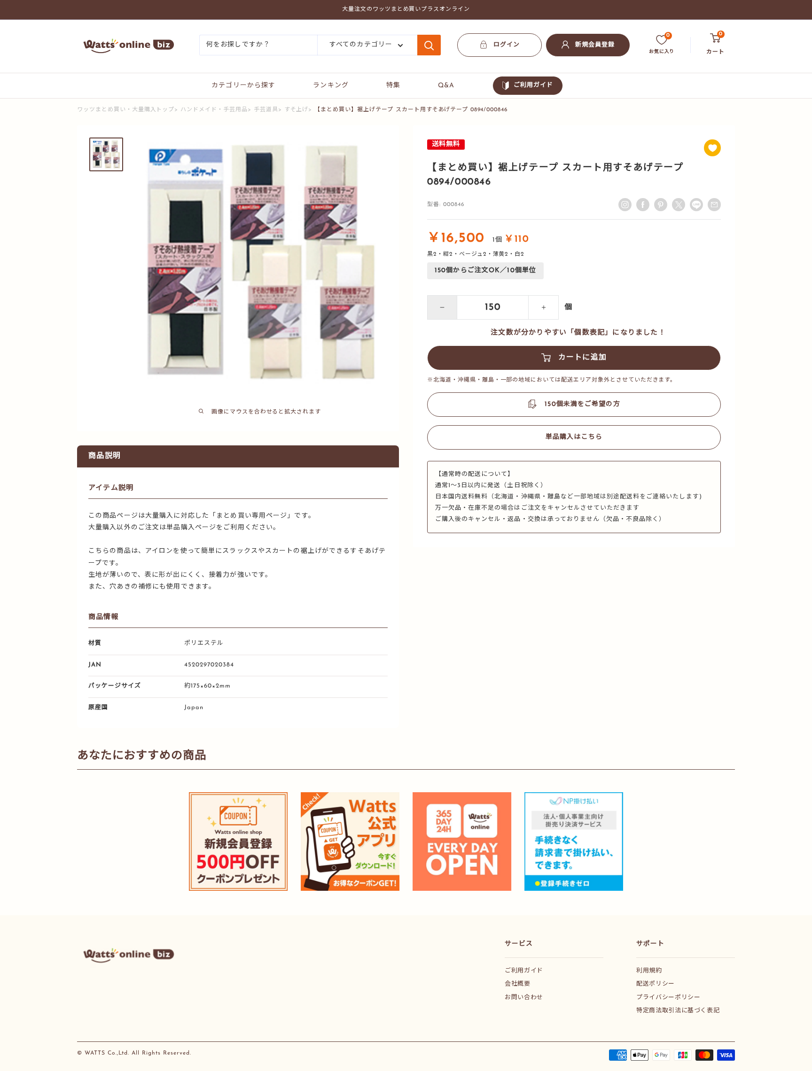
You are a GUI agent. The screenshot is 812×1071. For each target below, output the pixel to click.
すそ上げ (296, 110)
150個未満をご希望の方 (582, 404)
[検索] (429, 45)
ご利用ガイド (533, 85)
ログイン (506, 45)
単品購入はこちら (574, 437)
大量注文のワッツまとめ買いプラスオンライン (406, 9)
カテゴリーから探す (243, 85)
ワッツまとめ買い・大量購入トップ (125, 110)
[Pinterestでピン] (660, 204)
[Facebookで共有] (642, 204)
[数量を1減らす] (442, 307)
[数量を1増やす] (544, 307)
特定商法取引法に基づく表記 (677, 1011)
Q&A (446, 85)
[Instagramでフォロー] (625, 204)
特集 (393, 85)
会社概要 (518, 984)
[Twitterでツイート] (678, 204)
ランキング (331, 85)
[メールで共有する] (696, 204)
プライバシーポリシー (668, 997)
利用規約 (649, 971)
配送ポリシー (655, 984)
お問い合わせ (524, 997)
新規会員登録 (595, 45)
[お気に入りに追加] (712, 147)
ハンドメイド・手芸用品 (214, 110)
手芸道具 (266, 110)
